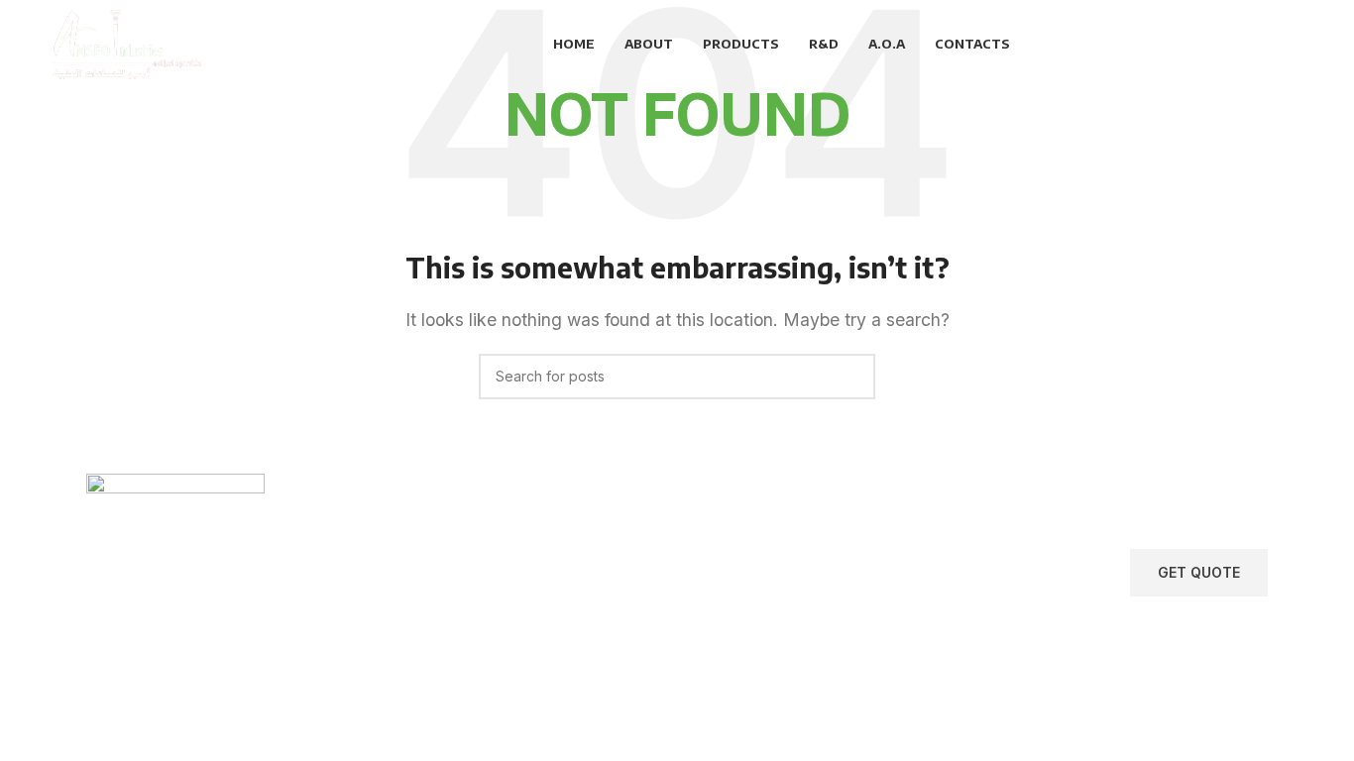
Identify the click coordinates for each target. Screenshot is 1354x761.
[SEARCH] (852, 376)
